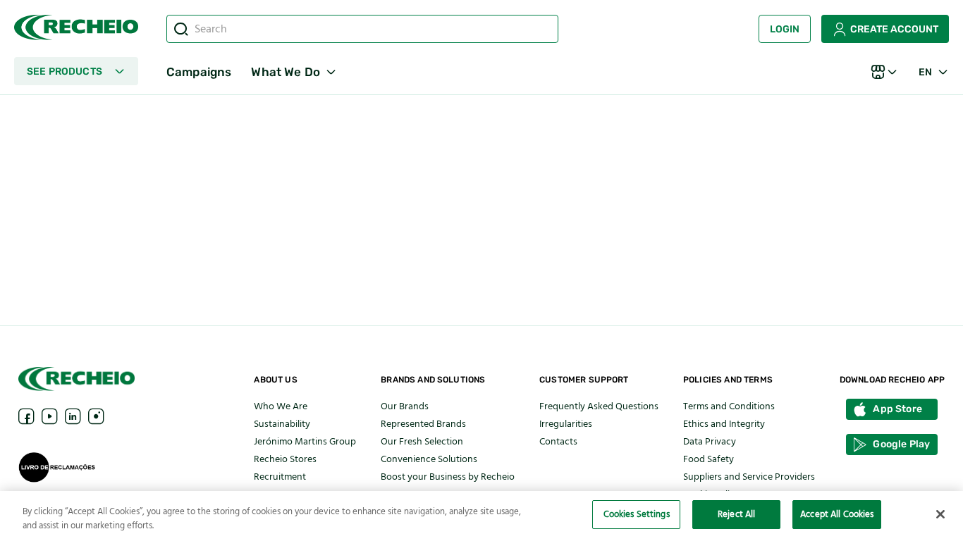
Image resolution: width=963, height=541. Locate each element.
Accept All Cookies (836, 514)
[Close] (940, 514)
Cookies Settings (636, 514)
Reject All (736, 514)
